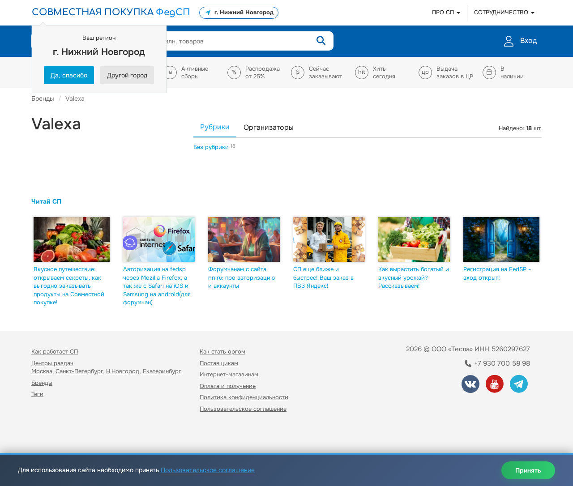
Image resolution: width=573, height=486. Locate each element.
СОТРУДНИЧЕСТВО (502, 12)
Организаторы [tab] (269, 127)
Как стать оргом (222, 351)
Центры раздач (52, 363)
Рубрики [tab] (215, 127)
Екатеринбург (162, 371)
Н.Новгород (123, 371)
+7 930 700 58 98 (501, 363)
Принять (528, 470)
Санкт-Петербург (79, 371)
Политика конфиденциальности (244, 397)
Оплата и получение (228, 386)
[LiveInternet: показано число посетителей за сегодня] (51, 434)
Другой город (127, 75)
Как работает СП (54, 351)
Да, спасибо (69, 75)
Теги (37, 394)
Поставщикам (219, 363)
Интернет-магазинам (229, 374)
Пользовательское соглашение (243, 409)
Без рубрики (212, 147)
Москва (41, 371)
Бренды (41, 383)
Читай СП (46, 201)
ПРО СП (444, 12)
